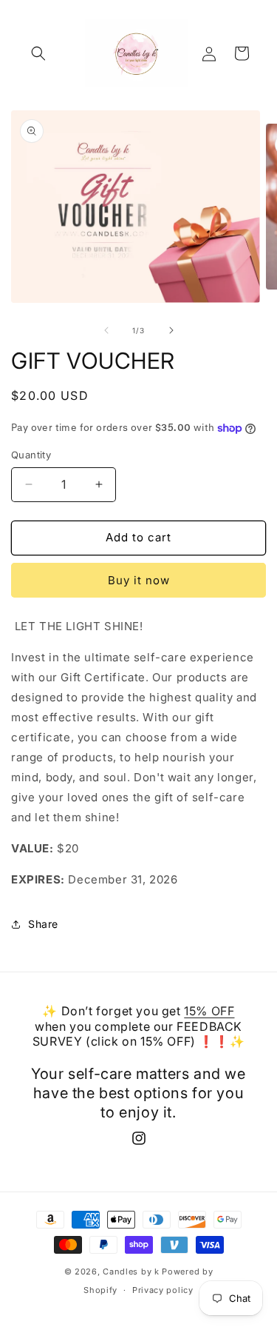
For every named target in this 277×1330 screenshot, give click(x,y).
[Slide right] (171, 330)
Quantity (31, 455)
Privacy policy (163, 1290)
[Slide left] (106, 330)
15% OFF (209, 1010)
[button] (38, 53)
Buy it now (139, 580)
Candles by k (131, 1271)
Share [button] (43, 924)
